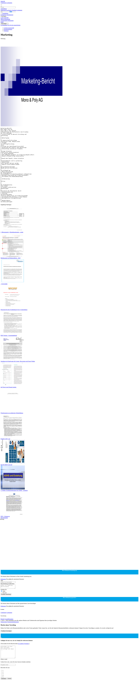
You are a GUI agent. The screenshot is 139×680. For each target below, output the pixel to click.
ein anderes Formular (23, 643)
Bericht (2, 619)
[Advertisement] (49, 43)
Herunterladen (4, 517)
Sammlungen (10, 14)
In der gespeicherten (15, 25)
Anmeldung (4, 8)
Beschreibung (7, 583)
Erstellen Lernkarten (17, 10)
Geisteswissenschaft (9, 28)
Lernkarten (9, 2)
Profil (2, 22)
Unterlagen (4, 2)
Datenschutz (4, 622)
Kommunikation (8, 29)
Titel (2, 580)
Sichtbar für (4, 589)
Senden (9, 678)
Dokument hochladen (6, 10)
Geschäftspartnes (9, 619)
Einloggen (3, 579)
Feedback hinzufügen (6, 631)
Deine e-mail (4, 659)
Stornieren (3, 678)
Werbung (6, 30)
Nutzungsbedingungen (13, 622)
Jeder (4, 591)
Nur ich (5, 592)
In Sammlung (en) (5, 25)
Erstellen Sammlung (6, 594)
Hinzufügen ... (4, 23)
